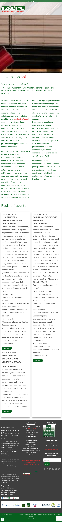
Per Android (48, 449)
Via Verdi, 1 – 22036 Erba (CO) (31, 464)
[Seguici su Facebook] (27, 1)
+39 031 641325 (32, 428)
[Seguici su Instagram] (28, 1)
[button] (60, 9)
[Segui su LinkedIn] (33, 1)
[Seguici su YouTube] (34, 1)
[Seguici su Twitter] (30, 1)
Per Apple (55, 449)
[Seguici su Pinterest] (31, 1)
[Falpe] (13, 9)
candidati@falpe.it (21, 119)
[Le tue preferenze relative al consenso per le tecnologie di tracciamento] (2, 519)
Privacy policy (31, 518)
